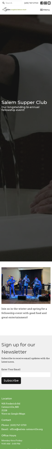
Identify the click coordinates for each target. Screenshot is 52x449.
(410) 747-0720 (31, 3)
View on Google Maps (13, 413)
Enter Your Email (11, 369)
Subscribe (11, 380)
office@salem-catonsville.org (26, 429)
